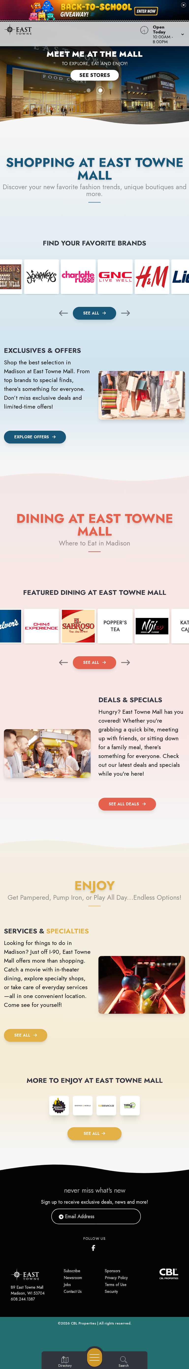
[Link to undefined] (41, 276)
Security (111, 1291)
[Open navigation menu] (94, 1357)
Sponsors (112, 1271)
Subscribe (72, 1271)
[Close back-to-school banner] (183, 4)
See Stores (94, 75)
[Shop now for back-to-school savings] (146, 11)
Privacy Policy (116, 1278)
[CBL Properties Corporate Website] (159, 1274)
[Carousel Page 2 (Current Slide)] (100, 90)
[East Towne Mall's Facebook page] (94, 1247)
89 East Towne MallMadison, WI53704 (28, 1290)
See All (91, 313)
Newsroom (73, 1278)
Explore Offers (31, 437)
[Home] (72, 34)
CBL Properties (83, 1323)
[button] (167, 34)
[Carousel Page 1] (89, 90)
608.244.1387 (23, 1299)
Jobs (67, 1284)
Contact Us (73, 1291)
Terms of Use (115, 1284)
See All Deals (124, 804)
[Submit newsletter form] (131, 1216)
